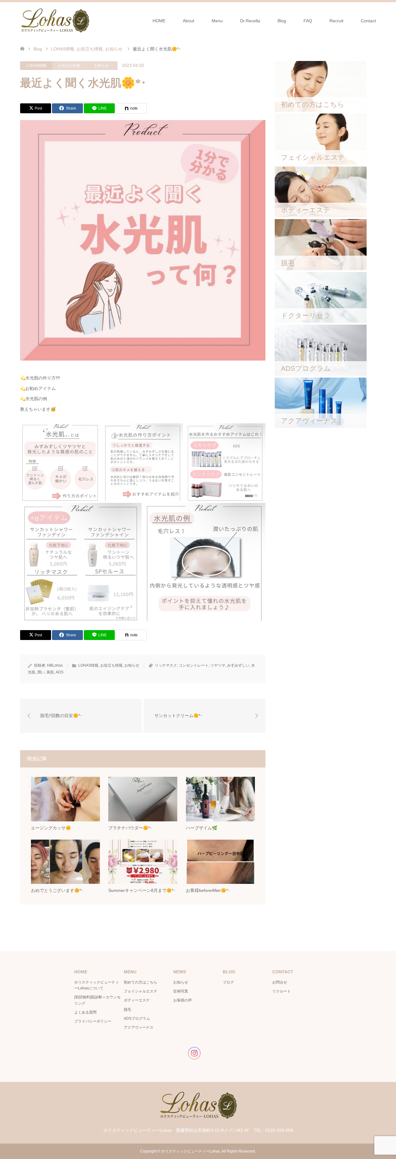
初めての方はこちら (140, 982)
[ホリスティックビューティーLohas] (54, 20)
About (188, 20)
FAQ (307, 20)
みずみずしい (238, 665)
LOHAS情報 (36, 65)
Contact (368, 20)
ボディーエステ (137, 1000)
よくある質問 (85, 1012)
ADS (59, 672)
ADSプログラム (137, 1018)
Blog (282, 20)
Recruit (336, 20)
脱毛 (127, 1009)
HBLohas (55, 665)
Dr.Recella (250, 20)
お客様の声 (182, 1000)
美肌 (50, 672)
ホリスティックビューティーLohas (190, 1151)
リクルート (281, 991)
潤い (41, 672)
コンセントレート (194, 665)
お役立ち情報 (69, 65)
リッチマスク (166, 665)
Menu (217, 20)
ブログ (228, 982)
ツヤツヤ (217, 665)
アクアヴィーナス (138, 1027)
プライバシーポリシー (92, 1021)
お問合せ (279, 982)
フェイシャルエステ (140, 991)
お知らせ (101, 65)
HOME (159, 20)
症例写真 (180, 991)
